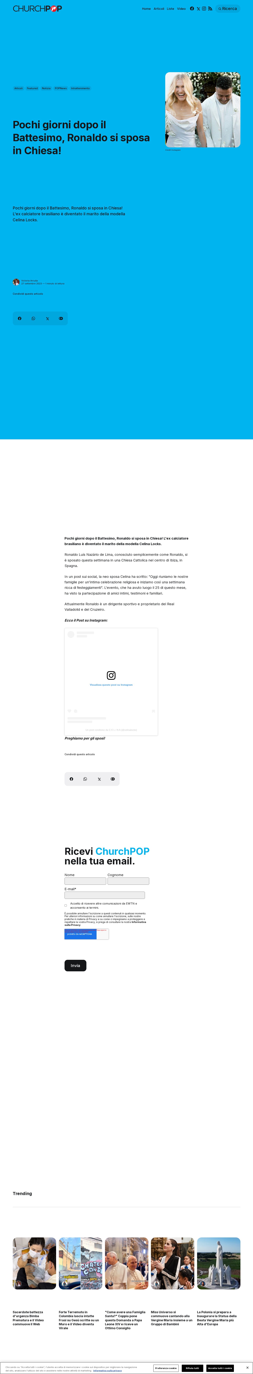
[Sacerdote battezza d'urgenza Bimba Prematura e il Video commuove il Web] (34, 1263)
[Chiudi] (247, 1367)
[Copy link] (61, 318)
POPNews (61, 88)
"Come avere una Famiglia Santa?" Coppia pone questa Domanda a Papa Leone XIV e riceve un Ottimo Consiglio (125, 1320)
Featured (32, 88)
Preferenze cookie (166, 1368)
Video (181, 9)
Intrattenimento (80, 88)
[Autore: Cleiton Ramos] (110, 1283)
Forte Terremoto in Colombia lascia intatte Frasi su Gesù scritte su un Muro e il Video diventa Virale (79, 1320)
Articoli (159, 9)
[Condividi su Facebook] (20, 318)
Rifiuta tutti (192, 1368)
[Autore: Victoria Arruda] (16, 282)
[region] (126, 1368)
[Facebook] (192, 8)
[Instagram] (204, 8)
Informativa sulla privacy (107, 1370)
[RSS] (210, 8)
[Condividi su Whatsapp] (33, 318)
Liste (170, 9)
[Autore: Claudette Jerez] (202, 1283)
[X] (198, 8)
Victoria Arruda (29, 280)
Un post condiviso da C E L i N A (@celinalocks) (111, 730)
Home (146, 9)
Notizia (46, 88)
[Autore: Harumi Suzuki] (64, 1283)
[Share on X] (47, 318)
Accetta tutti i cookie (220, 1368)
